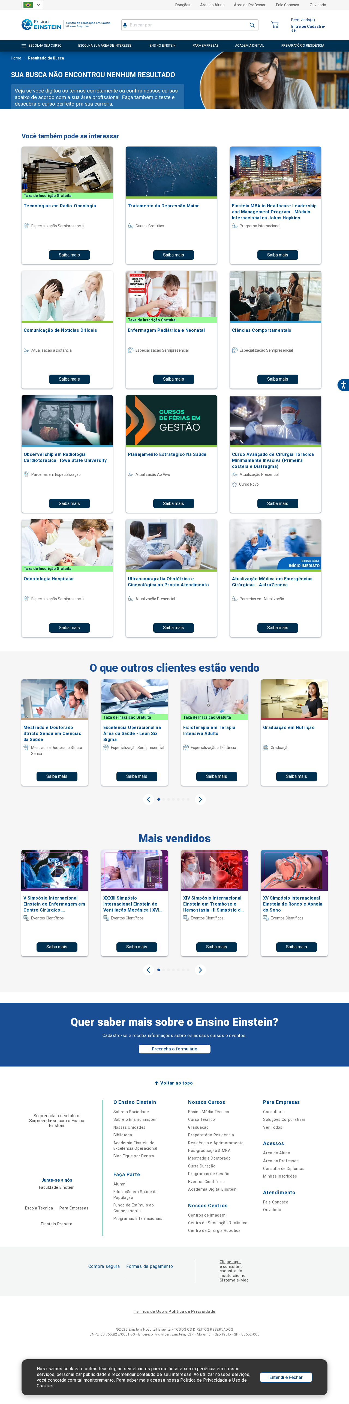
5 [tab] (178, 799)
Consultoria (274, 1112)
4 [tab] (173, 799)
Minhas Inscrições (280, 1176)
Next (200, 799)
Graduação (198, 1127)
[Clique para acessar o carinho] (274, 25)
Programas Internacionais (138, 1218)
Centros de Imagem (206, 1215)
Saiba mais (69, 255)
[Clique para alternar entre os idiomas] (32, 5)
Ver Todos (272, 1127)
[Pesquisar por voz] (125, 25)
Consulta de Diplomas (283, 1168)
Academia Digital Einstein (212, 1189)
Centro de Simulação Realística (217, 1223)
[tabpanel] (54, 732)
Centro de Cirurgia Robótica (214, 1230)
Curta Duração (201, 1166)
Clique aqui (230, 1262)
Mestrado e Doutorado (209, 1158)
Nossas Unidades (129, 1127)
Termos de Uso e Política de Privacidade (174, 1311)
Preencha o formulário (174, 1048)
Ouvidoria (318, 5)
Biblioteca (122, 1135)
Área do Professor (250, 5)
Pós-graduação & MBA (209, 1150)
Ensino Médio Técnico (208, 1112)
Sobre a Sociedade (131, 1112)
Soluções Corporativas (284, 1119)
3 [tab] (168, 799)
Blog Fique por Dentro (133, 1156)
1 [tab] (158, 799)
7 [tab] (188, 799)
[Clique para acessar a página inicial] (66, 31)
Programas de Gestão (208, 1174)
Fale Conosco (287, 5)
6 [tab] (183, 799)
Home (16, 58)
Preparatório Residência (211, 1135)
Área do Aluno (212, 5)
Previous (148, 799)
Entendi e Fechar (286, 1377)
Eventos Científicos (206, 1181)
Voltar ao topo (176, 1083)
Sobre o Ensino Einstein (135, 1119)
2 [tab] (163, 799)
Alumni (120, 1184)
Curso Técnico (201, 1119)
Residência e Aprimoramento (215, 1143)
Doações (182, 5)
